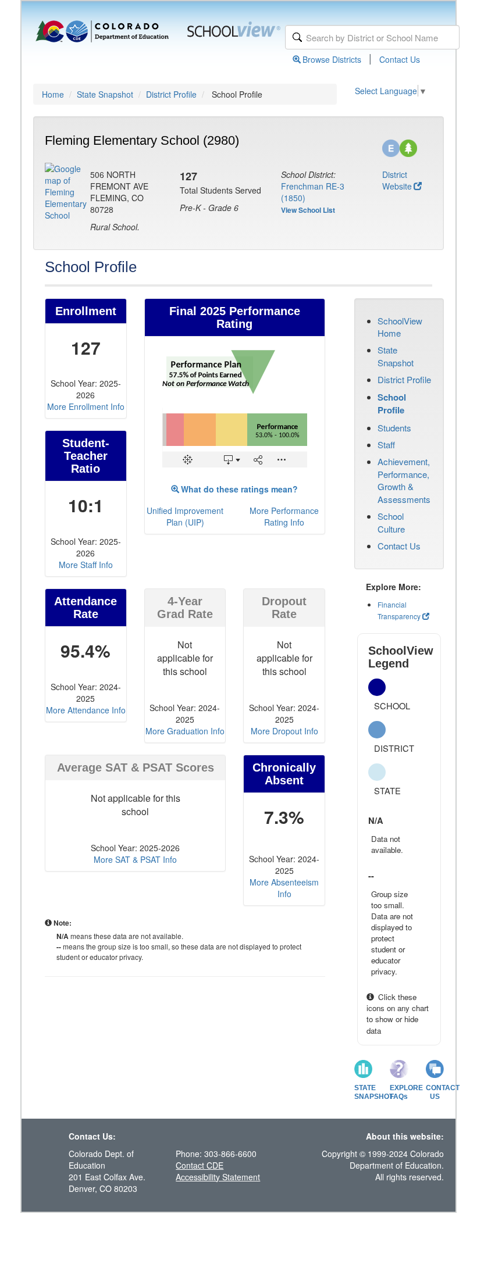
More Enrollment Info (85, 406)
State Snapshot (105, 94)
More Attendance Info (86, 710)
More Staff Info (86, 564)
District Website (397, 180)
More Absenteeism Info (284, 887)
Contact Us (399, 59)
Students (394, 428)
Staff (386, 444)
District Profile (171, 94)
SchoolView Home (400, 327)
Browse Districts (331, 59)
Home (53, 94)
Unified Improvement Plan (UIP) (185, 516)
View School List (308, 210)
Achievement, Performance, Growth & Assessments (404, 480)
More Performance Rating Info (284, 516)
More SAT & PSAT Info (135, 859)
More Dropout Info (284, 731)
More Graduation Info (185, 731)
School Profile (392, 403)
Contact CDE (199, 1165)
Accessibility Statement (218, 1177)
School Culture (391, 522)
